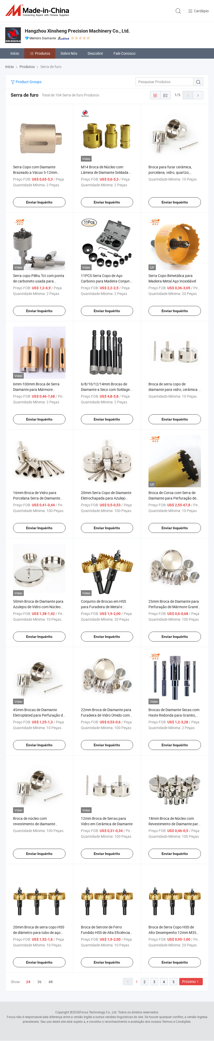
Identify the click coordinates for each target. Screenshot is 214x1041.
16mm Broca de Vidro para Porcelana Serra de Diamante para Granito (36, 498)
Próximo (189, 981)
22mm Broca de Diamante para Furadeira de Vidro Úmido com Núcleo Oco (106, 715)
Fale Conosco (124, 53)
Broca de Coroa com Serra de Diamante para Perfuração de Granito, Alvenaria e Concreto (172, 498)
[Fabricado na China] (38, 10)
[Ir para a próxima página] (198, 95)
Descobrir (95, 53)
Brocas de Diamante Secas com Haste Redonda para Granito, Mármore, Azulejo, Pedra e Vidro (174, 715)
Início (14, 53)
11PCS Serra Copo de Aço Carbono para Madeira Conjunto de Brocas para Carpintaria (107, 281)
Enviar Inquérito (39, 202)
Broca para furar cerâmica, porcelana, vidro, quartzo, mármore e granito (170, 172)
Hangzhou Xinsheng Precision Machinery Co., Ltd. (77, 31)
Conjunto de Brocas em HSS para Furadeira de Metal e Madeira (103, 607)
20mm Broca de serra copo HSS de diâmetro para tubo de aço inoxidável (38, 932)
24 (28, 982)
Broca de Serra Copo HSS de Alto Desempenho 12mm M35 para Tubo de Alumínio (172, 932)
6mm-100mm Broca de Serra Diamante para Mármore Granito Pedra (36, 389)
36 (39, 981)
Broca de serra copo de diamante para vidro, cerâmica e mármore (174, 389)
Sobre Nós (69, 53)
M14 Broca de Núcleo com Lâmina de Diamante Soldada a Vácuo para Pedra (106, 172)
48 (51, 981)
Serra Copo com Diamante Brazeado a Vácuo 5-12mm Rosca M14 (35, 172)
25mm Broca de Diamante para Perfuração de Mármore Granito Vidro (174, 607)
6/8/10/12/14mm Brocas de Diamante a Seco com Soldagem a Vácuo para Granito (107, 389)
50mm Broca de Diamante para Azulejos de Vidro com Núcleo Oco (38, 607)
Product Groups (28, 81)
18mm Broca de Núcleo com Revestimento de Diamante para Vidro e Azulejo (174, 824)
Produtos (42, 53)
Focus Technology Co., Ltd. (98, 1012)
